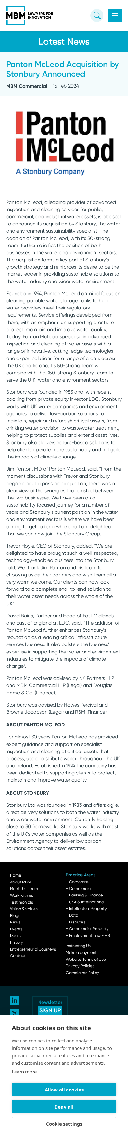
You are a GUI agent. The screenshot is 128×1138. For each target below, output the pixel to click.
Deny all (64, 1107)
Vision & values (24, 909)
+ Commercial (79, 889)
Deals (15, 936)
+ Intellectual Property (86, 909)
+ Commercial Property (87, 929)
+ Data (72, 916)
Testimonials (21, 903)
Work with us (21, 896)
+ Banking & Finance (84, 895)
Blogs (15, 916)
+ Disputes (75, 922)
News (15, 922)
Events (16, 929)
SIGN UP (50, 1010)
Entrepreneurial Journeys (33, 949)
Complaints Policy (82, 973)
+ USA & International (85, 902)
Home (15, 876)
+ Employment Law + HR (88, 936)
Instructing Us (78, 946)
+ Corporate (77, 882)
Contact (17, 956)
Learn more (24, 1071)
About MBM (20, 882)
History (16, 943)
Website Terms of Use (86, 960)
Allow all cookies (64, 1089)
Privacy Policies (80, 966)
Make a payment (81, 953)
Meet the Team (24, 889)
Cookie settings (64, 1124)
